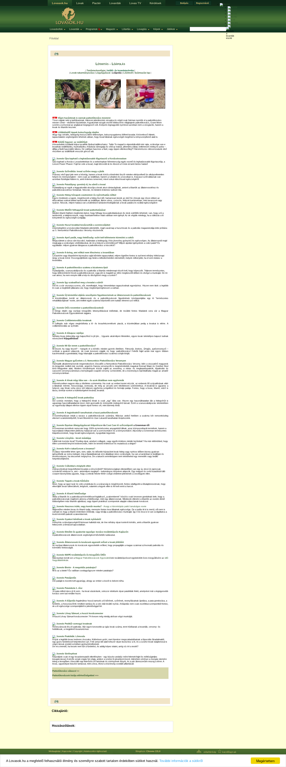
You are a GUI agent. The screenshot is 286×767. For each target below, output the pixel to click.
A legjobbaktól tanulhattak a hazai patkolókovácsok (91, 412)
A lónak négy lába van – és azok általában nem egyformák (94, 380)
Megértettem (265, 760)
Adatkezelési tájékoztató (95, 751)
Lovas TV (135, 3)
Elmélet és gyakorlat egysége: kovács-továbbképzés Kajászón (96, 532)
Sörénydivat (71, 653)
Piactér (96, 3)
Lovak (80, 3)
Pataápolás (71, 578)
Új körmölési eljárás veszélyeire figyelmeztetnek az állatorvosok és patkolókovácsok (108, 295)
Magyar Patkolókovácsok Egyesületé (93, 558)
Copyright (77, 751)
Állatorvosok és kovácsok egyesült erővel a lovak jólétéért (94, 542)
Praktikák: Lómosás (75, 636)
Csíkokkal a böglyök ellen (78, 466)
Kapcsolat (66, 751)
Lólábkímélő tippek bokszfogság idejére (78, 132)
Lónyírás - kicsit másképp (78, 438)
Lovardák (115, 3)
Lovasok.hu (60, 3)
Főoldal (54, 38)
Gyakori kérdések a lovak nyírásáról (83, 519)
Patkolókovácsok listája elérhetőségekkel (73, 675)
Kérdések (155, 3)
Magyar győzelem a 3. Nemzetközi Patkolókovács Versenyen (95, 360)
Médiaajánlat (54, 751)
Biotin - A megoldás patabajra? (81, 567)
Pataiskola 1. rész (73, 588)
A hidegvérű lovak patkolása (79, 397)
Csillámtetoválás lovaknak (78, 320)
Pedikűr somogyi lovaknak (78, 623)
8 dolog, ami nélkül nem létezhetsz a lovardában (89, 252)
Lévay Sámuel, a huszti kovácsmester (84, 613)
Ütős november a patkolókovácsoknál (84, 308)
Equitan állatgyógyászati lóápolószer (84, 425)
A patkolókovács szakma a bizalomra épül (86, 267)
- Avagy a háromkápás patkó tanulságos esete (105, 506)
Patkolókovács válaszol (64, 671)
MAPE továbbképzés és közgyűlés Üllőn (85, 555)
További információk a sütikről (181, 761)
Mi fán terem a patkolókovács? (80, 345)
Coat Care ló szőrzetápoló (119, 425)
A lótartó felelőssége (75, 493)
